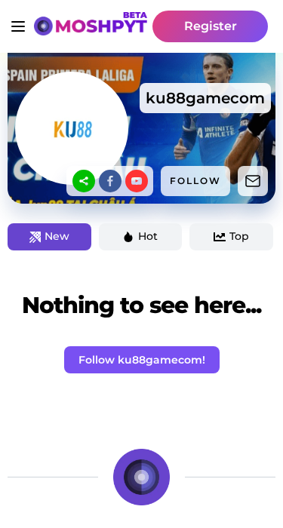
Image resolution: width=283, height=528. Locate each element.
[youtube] (136, 181)
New (57, 236)
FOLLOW (195, 180)
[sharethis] (83, 181)
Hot (148, 236)
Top (239, 236)
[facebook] (110, 181)
